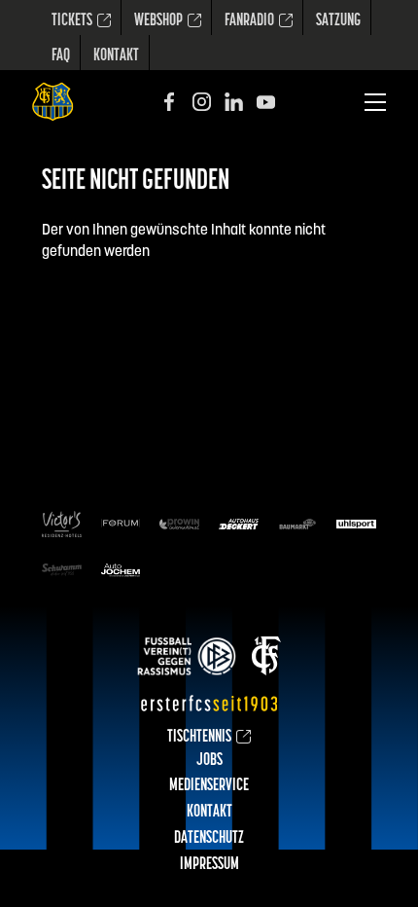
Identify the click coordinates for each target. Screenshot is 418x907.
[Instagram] (201, 101)
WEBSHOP (158, 21)
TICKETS (72, 21)
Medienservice (209, 786)
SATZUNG (338, 21)
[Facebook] (169, 101)
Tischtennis (199, 737)
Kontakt (116, 56)
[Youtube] (266, 101)
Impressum (209, 865)
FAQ (61, 56)
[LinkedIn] (234, 101)
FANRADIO (249, 21)
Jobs (209, 761)
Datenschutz (209, 839)
